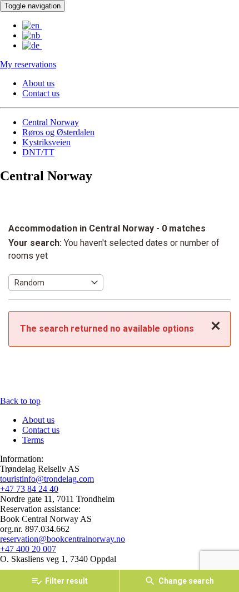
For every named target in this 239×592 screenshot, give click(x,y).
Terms (33, 440)
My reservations (28, 64)
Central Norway (50, 122)
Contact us (40, 93)
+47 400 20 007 (28, 549)
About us (38, 83)
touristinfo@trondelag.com (47, 479)
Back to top (20, 401)
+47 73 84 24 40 (29, 489)
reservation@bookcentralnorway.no (62, 539)
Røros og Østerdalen (58, 132)
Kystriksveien (46, 142)
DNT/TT (38, 152)
